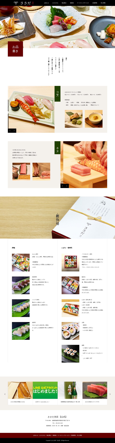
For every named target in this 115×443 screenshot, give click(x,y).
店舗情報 (94, 3)
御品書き (64, 3)
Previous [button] (5, 394)
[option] (31, 109)
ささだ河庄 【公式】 (57, 417)
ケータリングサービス (83, 3)
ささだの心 (55, 3)
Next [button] (110, 394)
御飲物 (72, 3)
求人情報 (103, 3)
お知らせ (46, 3)
